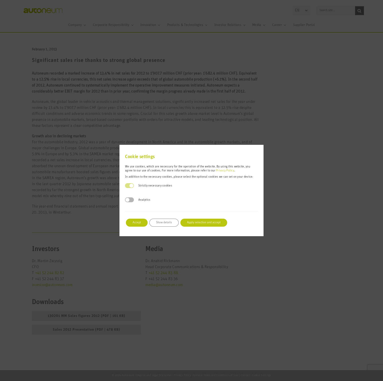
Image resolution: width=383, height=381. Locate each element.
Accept (137, 222)
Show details (164, 222)
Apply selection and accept (204, 222)
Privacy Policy (225, 170)
